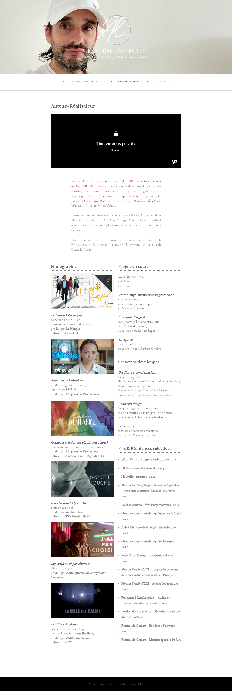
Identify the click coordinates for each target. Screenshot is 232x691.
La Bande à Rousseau (94, 186)
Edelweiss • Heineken (67, 380)
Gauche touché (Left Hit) (69, 503)
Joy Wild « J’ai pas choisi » (70, 564)
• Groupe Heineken (120, 196)
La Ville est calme (63, 624)
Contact (163, 81)
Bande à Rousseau (68, 315)
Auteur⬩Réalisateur (78, 81)
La (53, 315)
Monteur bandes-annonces (126, 81)
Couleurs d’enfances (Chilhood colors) (79, 442)
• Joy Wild (89, 201)
